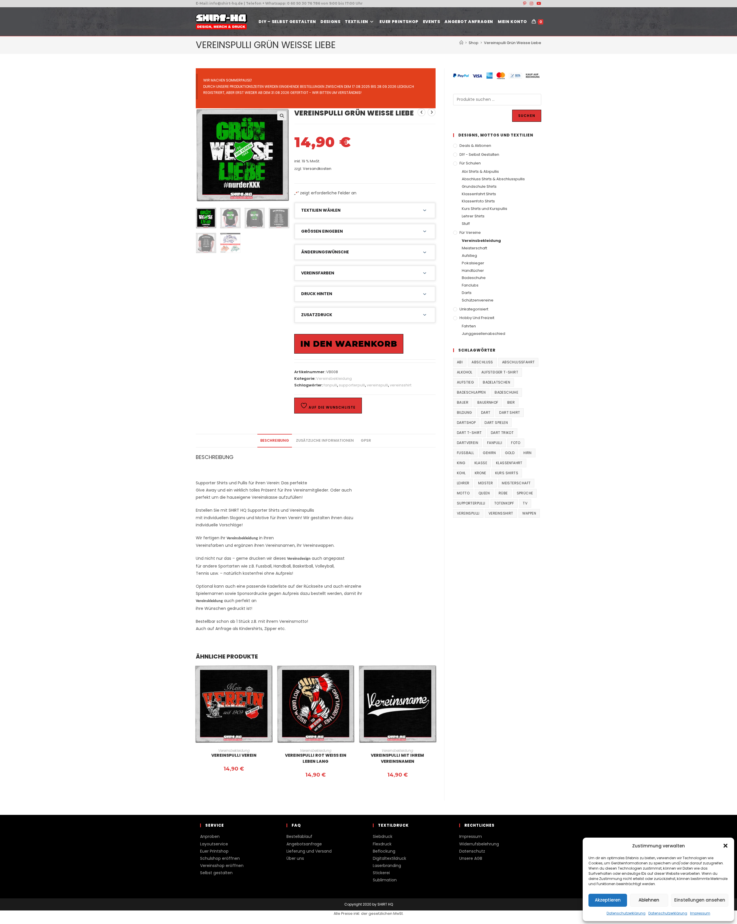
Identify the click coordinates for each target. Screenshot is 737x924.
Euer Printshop (214, 851)
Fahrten (469, 326)
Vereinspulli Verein (234, 755)
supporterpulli (352, 385)
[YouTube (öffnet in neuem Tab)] (538, 3)
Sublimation (385, 880)
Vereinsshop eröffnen (222, 865)
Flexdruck (382, 844)
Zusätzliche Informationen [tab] (325, 440)
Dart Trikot (502, 432)
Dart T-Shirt (469, 432)
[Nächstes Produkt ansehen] (432, 112)
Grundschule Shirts (479, 186)
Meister (485, 483)
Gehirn (489, 452)
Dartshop (466, 422)
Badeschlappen (471, 392)
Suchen (526, 115)
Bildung (464, 412)
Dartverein (467, 442)
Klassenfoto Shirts (478, 201)
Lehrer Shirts (473, 216)
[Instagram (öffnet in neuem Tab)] (531, 3)
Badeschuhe (474, 277)
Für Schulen (470, 163)
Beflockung (384, 851)
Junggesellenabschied (483, 333)
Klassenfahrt (509, 462)
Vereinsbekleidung (334, 378)
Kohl (461, 472)
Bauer (462, 402)
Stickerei (381, 873)
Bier (511, 402)
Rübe (503, 493)
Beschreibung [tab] (274, 440)
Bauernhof (487, 402)
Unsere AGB (470, 858)
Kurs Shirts (506, 472)
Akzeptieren (608, 900)
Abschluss (482, 362)
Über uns (295, 858)
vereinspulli (377, 385)
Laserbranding (387, 865)
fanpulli (330, 385)
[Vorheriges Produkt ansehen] (421, 112)
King (461, 462)
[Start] (461, 42)
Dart (486, 412)
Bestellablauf (299, 836)
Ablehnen (649, 900)
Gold (510, 452)
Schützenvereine (477, 300)
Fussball (465, 452)
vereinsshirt (400, 385)
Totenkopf (504, 503)
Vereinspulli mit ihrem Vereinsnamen (397, 758)
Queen (484, 493)
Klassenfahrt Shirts (479, 194)
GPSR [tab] (366, 440)
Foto (516, 442)
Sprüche (525, 493)
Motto (463, 493)
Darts (467, 292)
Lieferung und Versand (309, 851)
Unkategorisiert (473, 309)
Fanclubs (470, 285)
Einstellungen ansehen (699, 900)
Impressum (700, 913)
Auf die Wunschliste (331, 407)
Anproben (210, 836)
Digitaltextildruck (389, 858)
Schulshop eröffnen (220, 858)
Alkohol (464, 372)
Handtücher (473, 270)
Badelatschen (496, 382)
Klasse (480, 462)
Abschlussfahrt (518, 362)
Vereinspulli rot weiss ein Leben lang (315, 758)
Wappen (529, 513)
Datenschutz (472, 851)
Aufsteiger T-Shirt (499, 372)
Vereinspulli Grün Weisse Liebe (512, 42)
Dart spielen (496, 422)
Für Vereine (470, 232)
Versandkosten (317, 168)
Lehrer (463, 483)
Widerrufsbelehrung (479, 844)
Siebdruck (382, 836)
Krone (480, 472)
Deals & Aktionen (475, 145)
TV (525, 503)
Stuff (466, 223)
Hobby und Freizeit (476, 317)
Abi (460, 362)
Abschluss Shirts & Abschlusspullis (493, 179)
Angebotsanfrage (304, 844)
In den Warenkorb (348, 344)
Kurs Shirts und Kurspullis (484, 208)
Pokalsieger (473, 263)
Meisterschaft (474, 248)
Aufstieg (469, 255)
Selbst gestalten (216, 873)
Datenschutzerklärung (626, 913)
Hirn (527, 452)
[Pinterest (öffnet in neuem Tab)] (524, 3)
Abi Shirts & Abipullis (480, 171)
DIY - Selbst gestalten (479, 154)
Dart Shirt (509, 412)
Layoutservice (214, 844)
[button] (725, 846)
